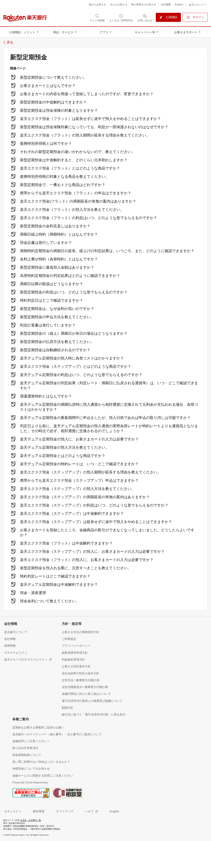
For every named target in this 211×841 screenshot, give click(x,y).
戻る (10, 42)
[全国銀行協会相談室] (67, 792)
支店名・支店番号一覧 (30, 820)
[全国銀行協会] (31, 792)
